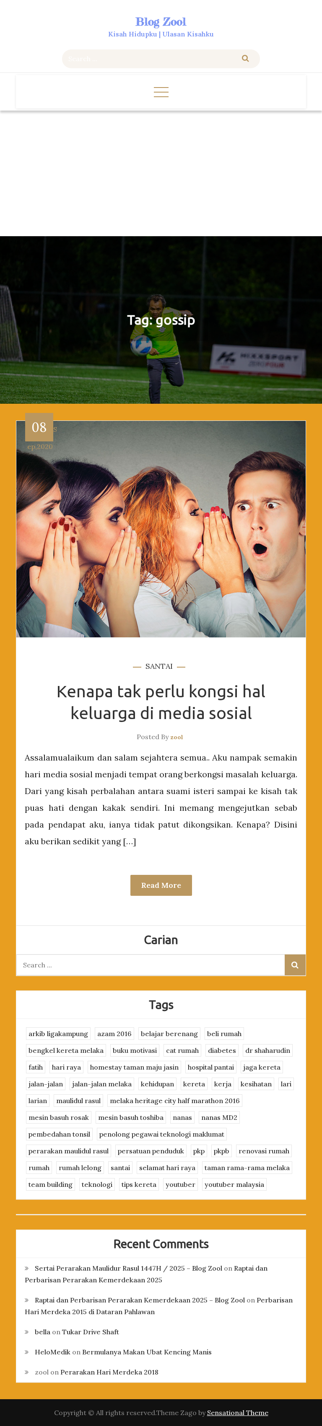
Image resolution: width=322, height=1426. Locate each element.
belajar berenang (169, 1033)
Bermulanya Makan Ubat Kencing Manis (147, 1352)
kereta (194, 1084)
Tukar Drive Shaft (90, 1332)
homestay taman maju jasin (134, 1067)
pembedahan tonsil (59, 1134)
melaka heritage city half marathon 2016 (175, 1100)
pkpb (221, 1151)
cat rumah (182, 1050)
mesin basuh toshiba (131, 1117)
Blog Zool (161, 21)
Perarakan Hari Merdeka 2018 (109, 1372)
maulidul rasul (78, 1100)
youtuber (180, 1184)
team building (51, 1184)
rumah (39, 1167)
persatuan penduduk (151, 1151)
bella (42, 1332)
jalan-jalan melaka (102, 1084)
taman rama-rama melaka (247, 1167)
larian (38, 1100)
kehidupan (157, 1084)
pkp (199, 1151)
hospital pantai (211, 1067)
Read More (161, 885)
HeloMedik (52, 1352)
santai (159, 666)
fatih (36, 1067)
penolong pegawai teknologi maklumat (161, 1134)
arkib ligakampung (58, 1033)
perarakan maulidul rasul (69, 1151)
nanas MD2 (219, 1117)
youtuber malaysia (234, 1184)
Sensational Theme (237, 1412)
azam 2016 (114, 1033)
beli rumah (224, 1033)
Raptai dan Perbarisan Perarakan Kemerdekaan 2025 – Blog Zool (140, 1300)
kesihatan (256, 1084)
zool (176, 737)
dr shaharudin (267, 1050)
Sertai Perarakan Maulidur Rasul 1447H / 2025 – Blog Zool (128, 1268)
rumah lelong (80, 1167)
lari (286, 1084)
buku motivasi (135, 1050)
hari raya (66, 1067)
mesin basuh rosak (59, 1117)
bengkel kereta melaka (66, 1050)
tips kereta (139, 1184)
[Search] (245, 58)
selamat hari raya (167, 1167)
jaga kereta (261, 1067)
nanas (182, 1117)
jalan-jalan (46, 1084)
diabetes (222, 1050)
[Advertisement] (161, 173)
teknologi (97, 1184)
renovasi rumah (264, 1151)
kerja (222, 1084)
